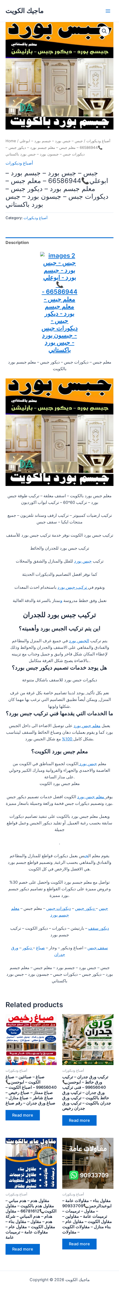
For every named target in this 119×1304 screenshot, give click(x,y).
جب (86, 855)
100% (67, 738)
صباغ (40, 947)
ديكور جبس (85, 908)
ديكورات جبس (58, 908)
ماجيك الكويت (25, 11)
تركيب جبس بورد (73, 587)
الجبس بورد (79, 640)
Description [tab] (17, 242)
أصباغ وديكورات (98, 141)
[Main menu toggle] (107, 10)
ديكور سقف (98, 928)
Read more (22, 1115)
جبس (103, 908)
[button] (104, 31)
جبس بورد (83, 561)
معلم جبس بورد (87, 725)
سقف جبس (97, 947)
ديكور (27, 947)
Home (11, 141)
